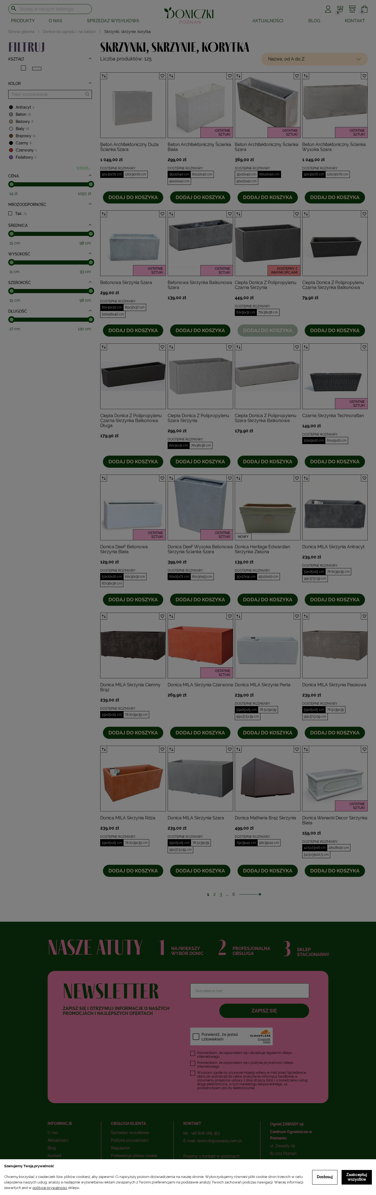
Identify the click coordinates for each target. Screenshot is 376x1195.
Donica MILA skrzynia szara (196, 817)
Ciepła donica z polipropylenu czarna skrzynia (265, 285)
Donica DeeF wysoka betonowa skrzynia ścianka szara (200, 549)
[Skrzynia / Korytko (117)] (36, 68)
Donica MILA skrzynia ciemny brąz (130, 687)
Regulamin (120, 1148)
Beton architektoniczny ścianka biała (199, 147)
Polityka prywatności (129, 1140)
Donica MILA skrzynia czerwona (200, 684)
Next (161, 105)
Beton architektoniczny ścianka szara (266, 147)
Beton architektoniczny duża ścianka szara (129, 147)
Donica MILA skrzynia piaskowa (334, 684)
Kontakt (355, 20)
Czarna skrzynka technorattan (333, 415)
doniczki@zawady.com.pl (219, 1141)
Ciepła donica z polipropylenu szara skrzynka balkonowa (265, 418)
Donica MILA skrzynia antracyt (333, 546)
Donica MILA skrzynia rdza (127, 817)
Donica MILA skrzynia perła (262, 684)
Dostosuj (325, 1177)
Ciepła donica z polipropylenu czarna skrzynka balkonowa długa (131, 420)
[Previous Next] (133, 105)
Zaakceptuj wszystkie (356, 1177)
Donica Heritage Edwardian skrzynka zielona (262, 549)
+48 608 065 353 (205, 1133)
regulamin (273, 1053)
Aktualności (267, 20)
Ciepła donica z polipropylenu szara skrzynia (198, 418)
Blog (314, 20)
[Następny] (250, 894)
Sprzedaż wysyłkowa (113, 20)
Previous (104, 105)
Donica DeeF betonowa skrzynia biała (124, 549)
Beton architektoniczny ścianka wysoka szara (334, 147)
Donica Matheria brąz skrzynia (265, 817)
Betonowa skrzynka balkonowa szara (200, 285)
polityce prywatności (49, 1188)
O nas (55, 20)
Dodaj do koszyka (133, 197)
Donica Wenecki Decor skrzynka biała (334, 820)
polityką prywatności (267, 1063)
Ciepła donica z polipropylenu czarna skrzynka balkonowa (333, 285)
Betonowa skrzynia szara (126, 282)
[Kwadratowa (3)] (23, 67)
